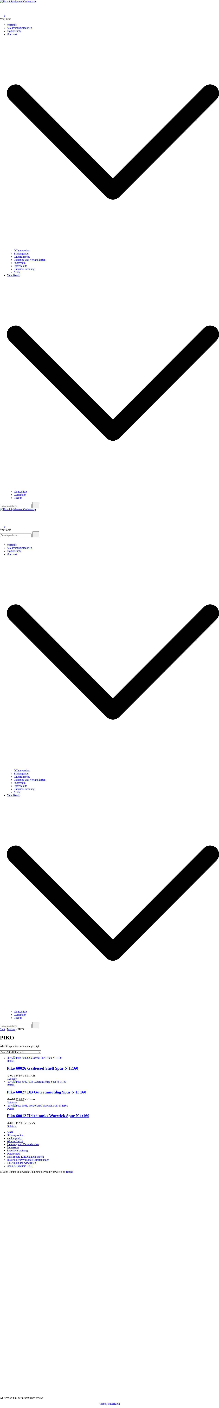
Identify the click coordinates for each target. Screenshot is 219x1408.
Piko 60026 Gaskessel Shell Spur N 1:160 (42, 1068)
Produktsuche (14, 30)
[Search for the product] (35, 505)
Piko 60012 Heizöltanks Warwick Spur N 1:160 (48, 1116)
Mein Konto (13, 275)
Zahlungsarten (21, 253)
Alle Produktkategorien (19, 27)
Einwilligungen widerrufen (21, 1162)
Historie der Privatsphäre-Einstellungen (28, 1159)
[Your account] (2, 11)
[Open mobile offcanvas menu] (1, 512)
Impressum (19, 262)
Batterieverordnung (24, 269)
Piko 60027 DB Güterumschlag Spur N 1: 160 (46, 1092)
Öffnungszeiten (22, 250)
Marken (11, 1029)
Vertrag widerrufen (109, 1403)
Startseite (12, 24)
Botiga (69, 1171)
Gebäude (12, 1078)
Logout (18, 497)
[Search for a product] (3, 6)
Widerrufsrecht (22, 256)
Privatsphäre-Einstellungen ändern (25, 1156)
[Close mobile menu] (1, 538)
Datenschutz (20, 265)
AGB (17, 272)
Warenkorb (20, 494)
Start (2, 1029)
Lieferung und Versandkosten (30, 259)
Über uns (12, 34)
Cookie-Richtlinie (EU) (19, 1165)
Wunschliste (20, 491)
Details (10, 1061)
